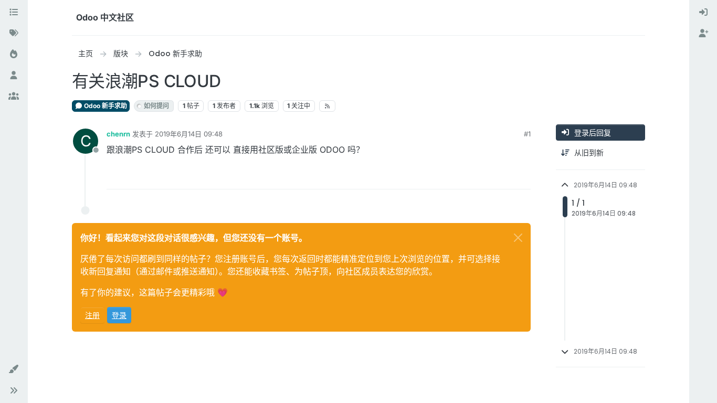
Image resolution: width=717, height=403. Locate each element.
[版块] (13, 12)
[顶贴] (484, 176)
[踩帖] (521, 176)
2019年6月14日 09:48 (189, 134)
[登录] (703, 12)
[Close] (518, 237)
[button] (13, 369)
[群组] (13, 96)
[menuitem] (703, 12)
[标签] (13, 33)
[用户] (13, 75)
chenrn (118, 134)
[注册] (703, 33)
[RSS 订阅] (327, 106)
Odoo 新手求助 (104, 106)
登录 (119, 315)
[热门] (13, 54)
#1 (527, 134)
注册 (92, 315)
